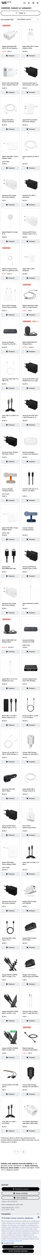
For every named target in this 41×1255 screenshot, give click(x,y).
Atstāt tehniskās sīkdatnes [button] (18, 1251)
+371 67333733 (12, 1201)
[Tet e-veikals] (6, 2)
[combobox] (28, 19)
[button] (20, 1243)
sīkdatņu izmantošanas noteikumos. (11, 1241)
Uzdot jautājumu (21, 1198)
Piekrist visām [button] (18, 1247)
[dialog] (20, 1235)
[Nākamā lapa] (23, 1152)
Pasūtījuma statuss (21, 1189)
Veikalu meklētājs (22, 1193)
